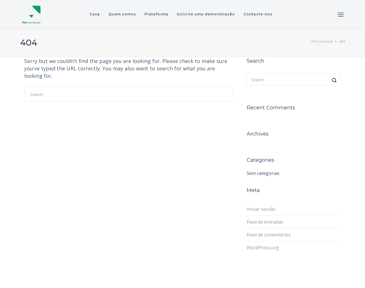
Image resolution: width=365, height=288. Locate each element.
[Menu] (341, 14)
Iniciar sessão (261, 209)
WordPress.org (263, 247)
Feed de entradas (265, 222)
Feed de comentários (269, 235)
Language (318, 14)
